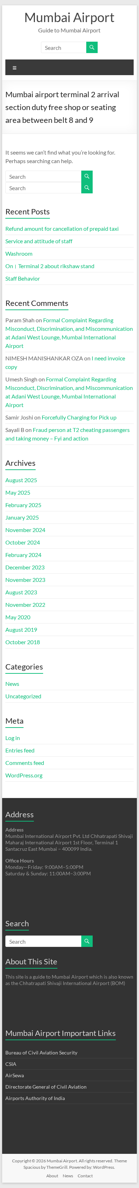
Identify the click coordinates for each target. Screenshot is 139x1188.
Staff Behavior (22, 278)
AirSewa (14, 1075)
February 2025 (23, 504)
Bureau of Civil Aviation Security (41, 1052)
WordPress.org (23, 775)
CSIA (10, 1064)
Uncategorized (23, 696)
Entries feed (20, 750)
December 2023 (25, 567)
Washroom (18, 253)
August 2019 (21, 629)
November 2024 (25, 529)
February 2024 (23, 554)
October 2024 (22, 542)
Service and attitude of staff (38, 241)
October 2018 (22, 642)
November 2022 (25, 604)
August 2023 (21, 592)
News (12, 683)
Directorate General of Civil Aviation (46, 1087)
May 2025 (17, 492)
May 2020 (17, 617)
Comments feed (24, 762)
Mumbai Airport (69, 17)
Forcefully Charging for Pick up (79, 417)
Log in (12, 737)
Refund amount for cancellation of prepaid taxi (62, 228)
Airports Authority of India (35, 1098)
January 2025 (22, 517)
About (52, 1175)
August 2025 (21, 479)
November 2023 (25, 579)
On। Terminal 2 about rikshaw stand (49, 265)
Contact (85, 1175)
